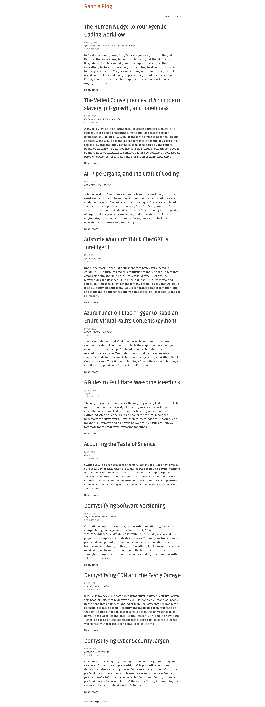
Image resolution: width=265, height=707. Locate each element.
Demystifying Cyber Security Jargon (126, 641)
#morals (116, 119)
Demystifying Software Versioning (124, 506)
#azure (87, 332)
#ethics (106, 119)
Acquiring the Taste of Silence (120, 444)
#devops (116, 46)
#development (129, 46)
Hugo (97, 702)
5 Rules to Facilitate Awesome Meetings (132, 382)
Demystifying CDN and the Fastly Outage (132, 575)
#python (96, 332)
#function (106, 332)
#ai (99, 46)
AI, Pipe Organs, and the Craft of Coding (131, 174)
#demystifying (109, 517)
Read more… (92, 89)
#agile (87, 393)
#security (88, 586)
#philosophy (90, 46)
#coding (106, 185)
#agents (106, 46)
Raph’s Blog (98, 6)
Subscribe (104, 702)
